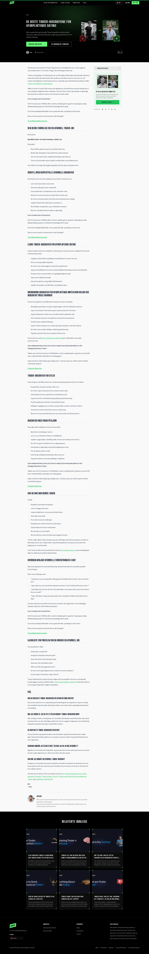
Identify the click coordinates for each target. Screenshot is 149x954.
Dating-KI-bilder (65, 2)
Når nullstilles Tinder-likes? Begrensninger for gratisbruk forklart (122, 927)
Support (79, 934)
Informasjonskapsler (133, 947)
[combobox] (16, 938)
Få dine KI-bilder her (35, 368)
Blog (27, 14)
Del (119, 52)
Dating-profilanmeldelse (51, 2)
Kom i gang (135, 2)
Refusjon (111, 947)
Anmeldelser (76, 2)
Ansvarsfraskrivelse (121, 947)
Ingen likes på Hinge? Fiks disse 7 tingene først (122, 930)
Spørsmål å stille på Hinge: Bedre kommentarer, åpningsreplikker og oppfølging (122, 936)
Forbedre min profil (35, 44)
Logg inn (127, 2)
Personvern (103, 947)
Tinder (30, 786)
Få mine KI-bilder (107, 102)
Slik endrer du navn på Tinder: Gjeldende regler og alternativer (123, 933)
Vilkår (96, 947)
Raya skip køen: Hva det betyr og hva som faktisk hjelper (123, 938)
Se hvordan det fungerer (60, 44)
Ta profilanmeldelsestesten (37, 121)
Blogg (84, 2)
